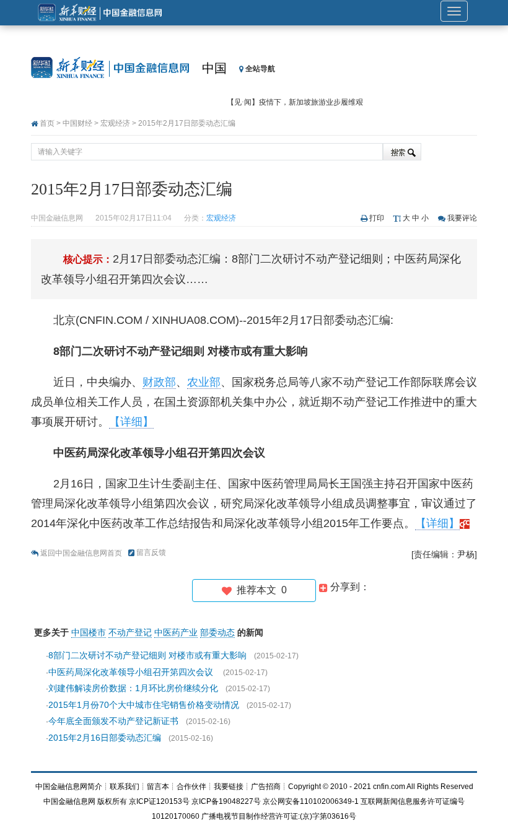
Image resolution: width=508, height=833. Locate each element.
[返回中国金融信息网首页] (465, 523)
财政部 (159, 382)
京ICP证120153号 (159, 801)
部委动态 (217, 632)
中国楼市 (88, 632)
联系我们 (124, 786)
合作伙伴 (191, 786)
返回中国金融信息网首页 (81, 553)
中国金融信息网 (69, 801)
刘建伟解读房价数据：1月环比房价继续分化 (133, 688)
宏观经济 (115, 123)
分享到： (349, 587)
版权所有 (112, 801)
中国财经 (77, 123)
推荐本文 (259, 590)
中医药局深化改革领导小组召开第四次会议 (132, 672)
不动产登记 (130, 632)
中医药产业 (176, 632)
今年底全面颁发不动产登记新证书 (113, 721)
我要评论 (462, 218)
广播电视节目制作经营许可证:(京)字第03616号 (278, 816)
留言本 (158, 786)
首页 (47, 123)
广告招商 (266, 786)
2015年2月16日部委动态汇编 (104, 738)
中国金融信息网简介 (68, 786)
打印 (376, 218)
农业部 (204, 382)
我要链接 (228, 786)
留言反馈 (151, 552)
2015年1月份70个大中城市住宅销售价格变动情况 (143, 705)
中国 (214, 68)
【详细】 (131, 422)
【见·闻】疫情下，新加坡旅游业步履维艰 (295, 102)
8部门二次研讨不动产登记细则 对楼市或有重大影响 (147, 655)
